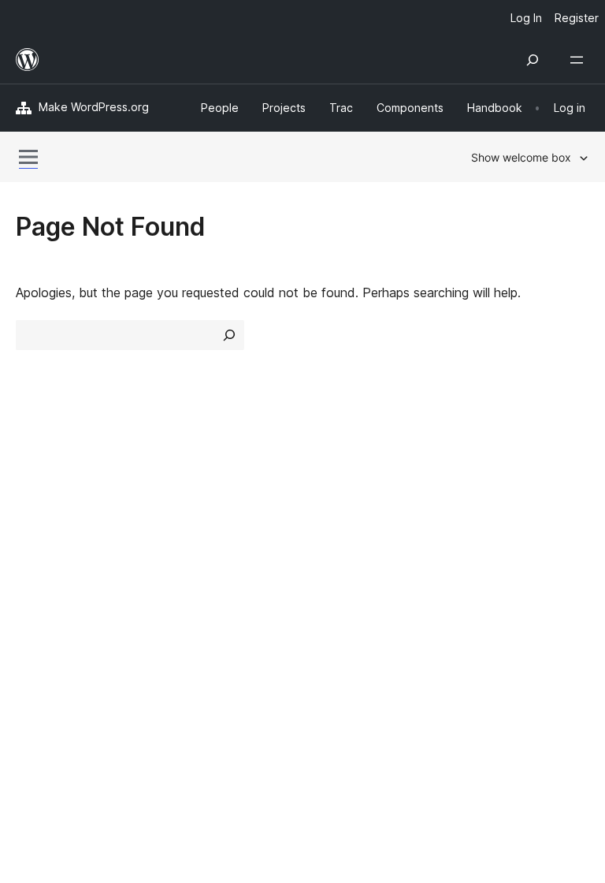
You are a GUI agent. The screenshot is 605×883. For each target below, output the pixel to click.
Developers (343, 539)
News (32, 512)
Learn (326, 483)
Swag (482, 567)
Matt (38, 646)
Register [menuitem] (577, 17)
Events (478, 512)
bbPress (48, 675)
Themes (186, 512)
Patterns (188, 567)
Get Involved (495, 483)
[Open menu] (580, 60)
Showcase (193, 483)
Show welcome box (521, 157)
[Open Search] (532, 60)
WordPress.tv (357, 567)
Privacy (37, 567)
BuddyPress (59, 702)
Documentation (354, 512)
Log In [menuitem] (526, 17)
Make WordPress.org (94, 107)
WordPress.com (69, 619)
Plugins (183, 539)
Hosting (38, 539)
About (33, 483)
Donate (487, 539)
